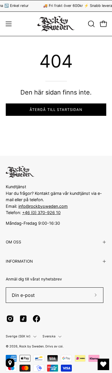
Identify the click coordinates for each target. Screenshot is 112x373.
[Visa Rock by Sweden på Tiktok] (23, 318)
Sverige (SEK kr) (18, 336)
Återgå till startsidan (56, 109)
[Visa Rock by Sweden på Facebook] (36, 318)
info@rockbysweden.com (43, 206)
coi (60, 346)
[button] (91, 24)
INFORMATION (19, 261)
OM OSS (13, 242)
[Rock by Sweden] (56, 24)
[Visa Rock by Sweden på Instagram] (10, 318)
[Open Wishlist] (103, 364)
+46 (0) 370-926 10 (41, 212)
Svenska (49, 336)
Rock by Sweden (31, 346)
